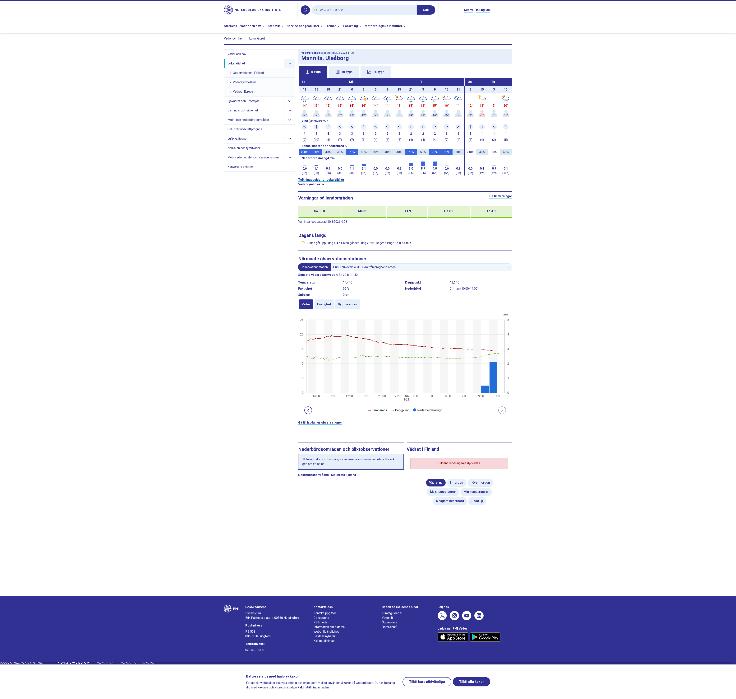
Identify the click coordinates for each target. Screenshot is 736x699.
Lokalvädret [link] (257, 38)
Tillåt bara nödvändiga (427, 682)
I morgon (456, 482)
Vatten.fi (387, 618)
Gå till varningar (500, 196)
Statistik (274, 26)
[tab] (313, 72)
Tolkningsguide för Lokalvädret (321, 179)
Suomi (468, 10)
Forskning (350, 26)
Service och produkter (303, 26)
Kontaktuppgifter (325, 613)
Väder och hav (250, 26)
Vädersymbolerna (311, 184)
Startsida (230, 26)
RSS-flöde (320, 622)
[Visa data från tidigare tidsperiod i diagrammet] (308, 410)
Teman (331, 26)
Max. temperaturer (443, 492)
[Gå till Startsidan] (259, 10)
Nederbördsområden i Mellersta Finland (327, 475)
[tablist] (405, 71)
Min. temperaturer (476, 492)
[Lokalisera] (305, 10)
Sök (426, 10)
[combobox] (366, 10)
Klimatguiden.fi (392, 613)
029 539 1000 (254, 650)
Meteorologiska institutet (383, 26)
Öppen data (389, 622)
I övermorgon (480, 482)
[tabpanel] (405, 127)
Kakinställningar (324, 641)
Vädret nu (436, 482)
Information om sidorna (329, 627)
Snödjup (477, 501)
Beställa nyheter (324, 636)
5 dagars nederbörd (450, 501)
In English (483, 10)
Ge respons (321, 618)
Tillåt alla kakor (471, 682)
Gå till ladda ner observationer (320, 422)
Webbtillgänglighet (326, 631)
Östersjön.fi (389, 627)
